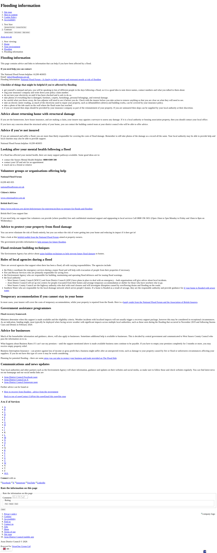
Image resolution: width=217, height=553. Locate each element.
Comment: (7, 497)
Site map (8, 12)
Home (6, 44)
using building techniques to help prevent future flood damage (67, 253)
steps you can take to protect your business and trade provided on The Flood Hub (80, 358)
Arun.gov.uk (6, 37)
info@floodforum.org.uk (18, 77)
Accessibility (10, 20)
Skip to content (10, 14)
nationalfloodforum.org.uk (12, 187)
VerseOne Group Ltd (21, 546)
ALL (6, 473)
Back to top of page (13, 396)
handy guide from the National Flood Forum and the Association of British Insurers (160, 302)
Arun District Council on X (16, 379)
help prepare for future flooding (51, 242)
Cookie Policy (10, 17)
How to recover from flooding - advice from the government (31, 391)
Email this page (51, 396)
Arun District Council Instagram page (21, 382)
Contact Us (27, 396)
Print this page (38, 396)
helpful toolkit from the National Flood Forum (38, 237)
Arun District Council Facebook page (20, 377)
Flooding (8, 49)
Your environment (12, 46)
